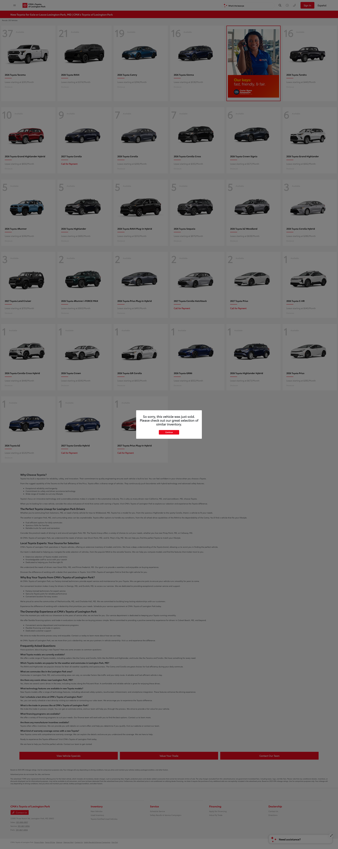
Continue (169, 432)
